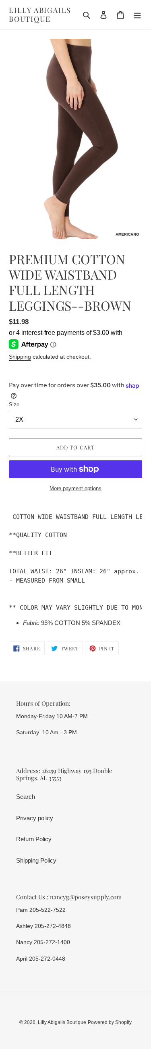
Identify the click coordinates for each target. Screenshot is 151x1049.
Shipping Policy (36, 860)
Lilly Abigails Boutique (40, 14)
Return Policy (34, 839)
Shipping (20, 356)
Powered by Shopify (110, 1022)
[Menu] (137, 14)
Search (25, 796)
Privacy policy (34, 818)
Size (14, 404)
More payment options (75, 488)
